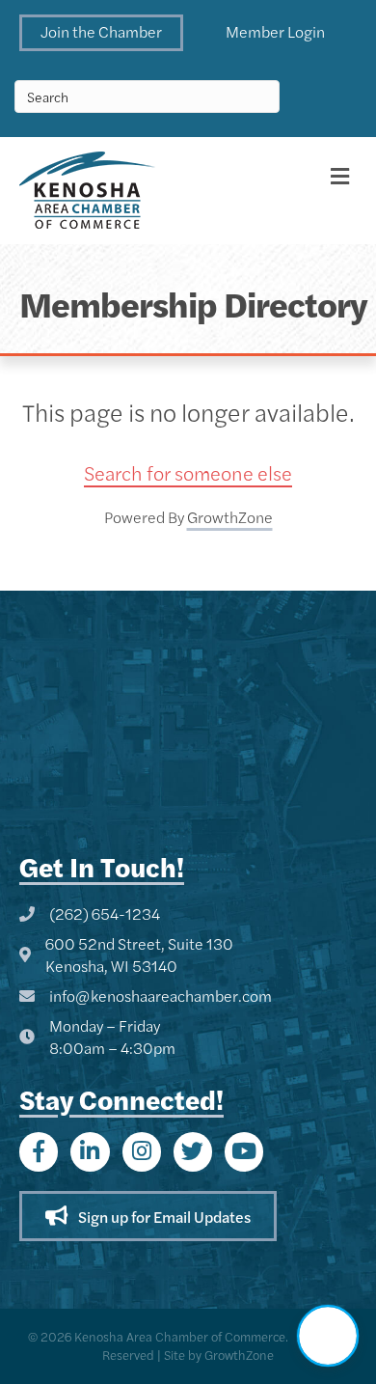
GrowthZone (230, 517)
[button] (101, 32)
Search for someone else (188, 472)
